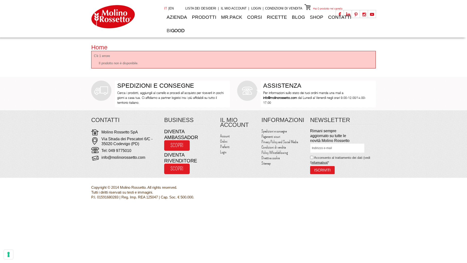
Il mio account (234, 8)
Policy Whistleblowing (274, 152)
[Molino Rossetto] (124, 16)
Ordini (223, 141)
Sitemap (266, 163)
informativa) (319, 162)
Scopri (177, 145)
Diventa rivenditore (180, 157)
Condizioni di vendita (283, 8)
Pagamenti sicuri (270, 136)
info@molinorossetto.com (123, 157)
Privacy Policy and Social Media (279, 142)
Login (256, 8)
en (171, 8)
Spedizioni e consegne (274, 131)
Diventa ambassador (181, 134)
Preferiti (225, 146)
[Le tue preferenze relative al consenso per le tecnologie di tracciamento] (8, 254)
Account (225, 136)
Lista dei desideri (200, 8)
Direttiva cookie (270, 158)
